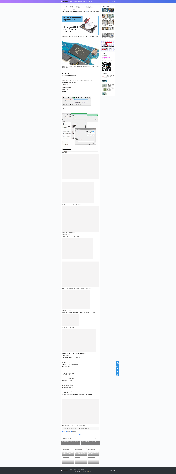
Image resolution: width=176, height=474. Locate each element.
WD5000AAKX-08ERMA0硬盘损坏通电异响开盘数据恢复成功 (111, 38)
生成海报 (64, 438)
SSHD (87, 11)
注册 (114, 1)
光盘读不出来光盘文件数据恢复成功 (111, 12)
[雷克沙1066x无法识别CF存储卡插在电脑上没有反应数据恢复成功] (104, 89)
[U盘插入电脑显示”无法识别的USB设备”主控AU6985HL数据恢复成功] (104, 93)
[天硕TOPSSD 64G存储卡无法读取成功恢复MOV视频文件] (104, 85)
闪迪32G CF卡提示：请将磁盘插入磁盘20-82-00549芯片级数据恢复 (110, 76)
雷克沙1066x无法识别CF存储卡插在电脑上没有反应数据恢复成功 (110, 89)
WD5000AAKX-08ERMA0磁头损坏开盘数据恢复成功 (111, 31)
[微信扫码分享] (67, 438)
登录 (112, 1)
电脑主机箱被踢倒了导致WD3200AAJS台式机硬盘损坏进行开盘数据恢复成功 (105, 38)
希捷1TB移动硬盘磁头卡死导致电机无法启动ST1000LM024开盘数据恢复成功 (105, 25)
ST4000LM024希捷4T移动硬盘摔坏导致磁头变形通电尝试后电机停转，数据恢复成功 (111, 25)
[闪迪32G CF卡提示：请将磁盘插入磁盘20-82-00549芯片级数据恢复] (104, 76)
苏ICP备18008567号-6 (102, 471)
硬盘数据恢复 (74, 431)
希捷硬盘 (68, 431)
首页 (71, 1)
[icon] (111, 470)
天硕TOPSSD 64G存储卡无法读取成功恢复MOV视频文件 (110, 85)
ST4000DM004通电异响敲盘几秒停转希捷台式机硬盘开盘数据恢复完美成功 (105, 12)
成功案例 (80, 1)
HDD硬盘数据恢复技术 (72, 9)
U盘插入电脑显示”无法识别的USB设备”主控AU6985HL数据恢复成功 (110, 94)
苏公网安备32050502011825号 (94, 471)
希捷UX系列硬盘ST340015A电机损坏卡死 (105, 19)
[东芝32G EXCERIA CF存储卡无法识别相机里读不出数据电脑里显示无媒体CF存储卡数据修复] (104, 81)
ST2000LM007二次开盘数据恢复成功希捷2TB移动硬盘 (105, 31)
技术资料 (85, 1)
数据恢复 (75, 1)
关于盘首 (90, 1)
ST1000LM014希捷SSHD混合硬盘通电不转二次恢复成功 (111, 19)
